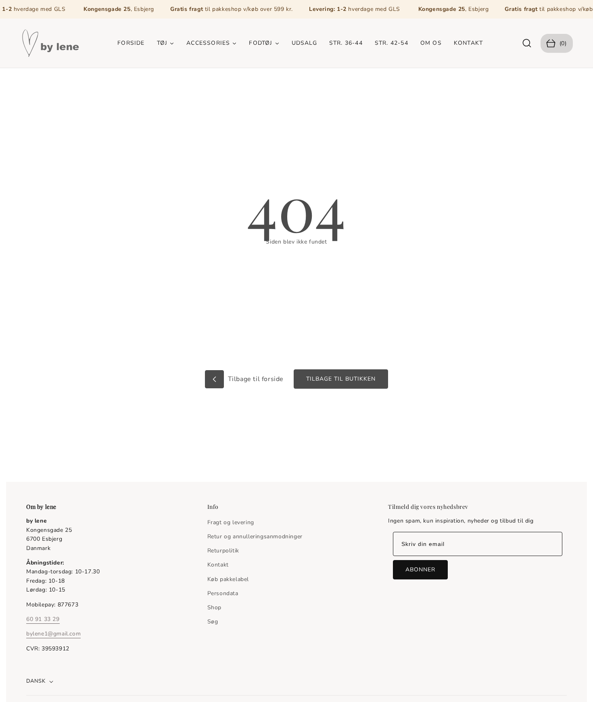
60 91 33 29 (43, 619)
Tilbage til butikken (341, 379)
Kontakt (218, 565)
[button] (527, 43)
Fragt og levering (230, 522)
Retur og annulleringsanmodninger (255, 536)
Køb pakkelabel (228, 579)
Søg (212, 621)
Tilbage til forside (255, 379)
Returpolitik (223, 550)
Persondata (222, 593)
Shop (214, 607)
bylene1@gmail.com (53, 633)
